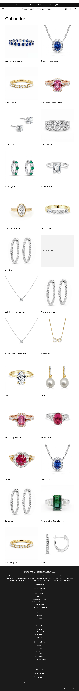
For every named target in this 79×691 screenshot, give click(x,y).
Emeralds (45, 186)
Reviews (39, 648)
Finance (39, 637)
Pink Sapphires (12, 437)
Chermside (39, 621)
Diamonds (10, 144)
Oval (7, 395)
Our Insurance (39, 635)
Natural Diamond (49, 312)
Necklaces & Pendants (16, 354)
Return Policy (39, 654)
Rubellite (45, 437)
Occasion (45, 354)
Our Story (39, 629)
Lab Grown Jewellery (15, 312)
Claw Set (9, 103)
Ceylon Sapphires (49, 61)
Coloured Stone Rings (51, 103)
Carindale (39, 618)
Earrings (9, 186)
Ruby (7, 479)
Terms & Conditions (39, 659)
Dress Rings (46, 144)
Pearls (44, 395)
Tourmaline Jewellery (51, 521)
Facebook (40, 673)
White (44, 563)
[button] (3, 9)
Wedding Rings (12, 563)
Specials (9, 521)
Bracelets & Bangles (15, 61)
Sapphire (45, 479)
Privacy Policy (39, 656)
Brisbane (40, 615)
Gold (7, 270)
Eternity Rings (47, 228)
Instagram (41, 677)
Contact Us (39, 645)
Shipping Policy (39, 651)
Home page (49, 251)
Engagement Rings (14, 228)
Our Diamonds (39, 632)
